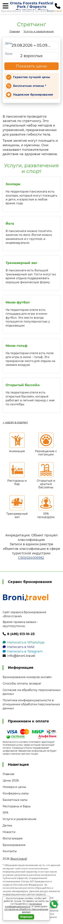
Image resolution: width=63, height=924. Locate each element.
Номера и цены (14, 787)
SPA (5, 812)
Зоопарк (13, 184)
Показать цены (31, 66)
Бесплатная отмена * (29, 86)
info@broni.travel (21, 656)
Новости (9, 832)
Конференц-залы (16, 793)
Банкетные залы (15, 800)
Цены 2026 (11, 780)
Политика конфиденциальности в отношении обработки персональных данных (31, 704)
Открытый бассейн (23, 385)
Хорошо (26, 916)
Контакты (10, 851)
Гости (9, 53)
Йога (10, 224)
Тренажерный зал (21, 263)
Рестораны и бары (17, 806)
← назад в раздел (15, 422)
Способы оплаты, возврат (22, 683)
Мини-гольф (16, 346)
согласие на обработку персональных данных (26, 910)
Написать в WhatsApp (25, 642)
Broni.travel (18, 858)
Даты (8, 43)
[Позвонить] (57, 6)
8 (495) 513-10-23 (21, 634)
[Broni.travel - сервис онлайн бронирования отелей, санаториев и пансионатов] (26, 597)
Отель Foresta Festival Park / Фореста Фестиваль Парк (31, 6)
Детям (7, 825)
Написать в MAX (20, 647)
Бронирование (14, 845)
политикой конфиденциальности (23, 905)
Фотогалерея (13, 838)
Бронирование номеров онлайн (27, 677)
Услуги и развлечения (39, 31)
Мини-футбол (18, 302)
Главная (14, 31)
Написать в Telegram (25, 651)
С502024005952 (31, 558)
